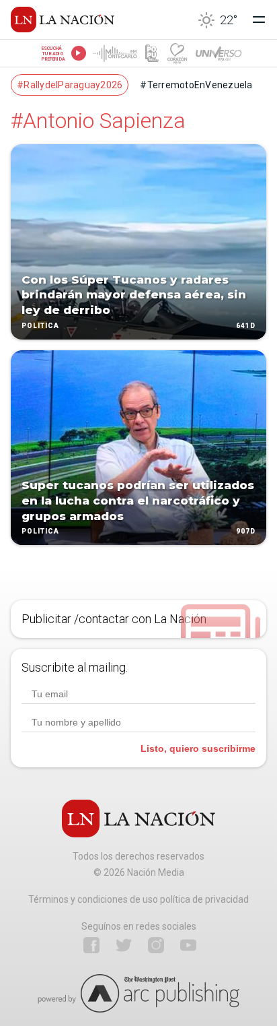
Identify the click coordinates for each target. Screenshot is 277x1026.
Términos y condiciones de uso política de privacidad (138, 899)
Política (40, 325)
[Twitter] (123, 945)
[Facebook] (91, 945)
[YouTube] (188, 945)
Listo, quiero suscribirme (198, 748)
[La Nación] (62, 19)
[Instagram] (156, 945)
